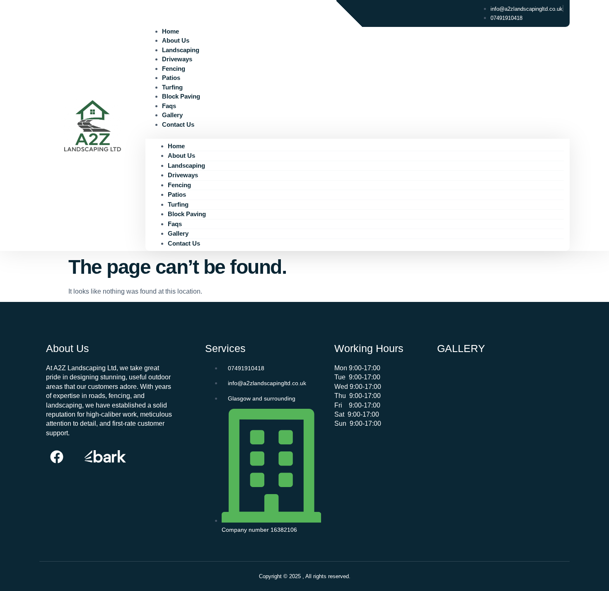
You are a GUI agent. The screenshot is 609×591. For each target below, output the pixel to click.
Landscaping (180, 49)
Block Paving (181, 96)
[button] (357, 133)
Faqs (169, 105)
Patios (171, 77)
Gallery (172, 114)
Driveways (177, 59)
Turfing (172, 87)
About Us (175, 40)
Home (170, 31)
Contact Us (178, 124)
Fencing (173, 68)
